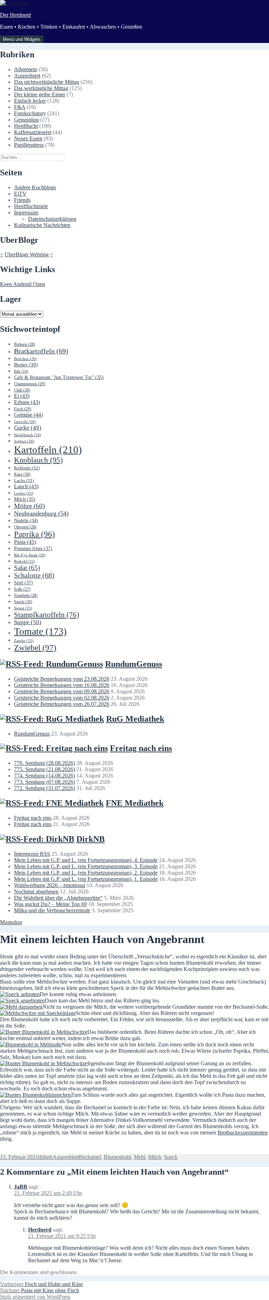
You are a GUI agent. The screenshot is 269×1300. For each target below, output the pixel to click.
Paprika (34, 534)
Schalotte (34, 575)
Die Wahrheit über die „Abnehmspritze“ (58, 898)
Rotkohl (24, 561)
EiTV (20, 194)
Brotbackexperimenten (243, 1132)
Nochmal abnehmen (36, 891)
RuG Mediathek (135, 718)
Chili (22, 390)
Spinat (23, 608)
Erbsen (27, 402)
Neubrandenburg (41, 513)
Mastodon (11, 922)
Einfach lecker (30, 101)
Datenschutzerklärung (52, 219)
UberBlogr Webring (27, 254)
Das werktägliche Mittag (41, 88)
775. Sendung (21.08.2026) (44, 769)
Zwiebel (35, 647)
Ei (21, 396)
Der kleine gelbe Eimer (39, 94)
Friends (22, 200)
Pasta (25, 542)
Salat (27, 567)
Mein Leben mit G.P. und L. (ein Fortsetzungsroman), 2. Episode (86, 873)
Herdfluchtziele (31, 206)
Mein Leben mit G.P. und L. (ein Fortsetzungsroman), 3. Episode (86, 866)
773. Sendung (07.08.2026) (44, 782)
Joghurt (24, 441)
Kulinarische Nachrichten (42, 225)
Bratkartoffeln (41, 351)
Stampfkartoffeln (46, 615)
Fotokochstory (30, 113)
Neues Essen (28, 138)
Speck (23, 601)
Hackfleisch (27, 435)
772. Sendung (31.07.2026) (44, 788)
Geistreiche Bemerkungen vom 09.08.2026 (61, 691)
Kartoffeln (48, 449)
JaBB (20, 1187)
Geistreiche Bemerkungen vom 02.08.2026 (61, 698)
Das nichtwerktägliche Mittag (46, 82)
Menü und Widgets (22, 39)
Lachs (24, 480)
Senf (23, 582)
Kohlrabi (27, 467)
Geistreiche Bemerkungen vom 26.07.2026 (61, 704)
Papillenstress (29, 145)
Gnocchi (25, 421)
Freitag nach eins (141, 748)
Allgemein (25, 69)
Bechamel (90, 1157)
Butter (26, 364)
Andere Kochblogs (35, 187)
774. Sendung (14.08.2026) (44, 776)
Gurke (27, 427)
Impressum (26, 213)
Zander (24, 640)
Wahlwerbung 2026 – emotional (49, 885)
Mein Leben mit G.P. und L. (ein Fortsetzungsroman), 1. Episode (86, 879)
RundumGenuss (133, 664)
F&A (19, 107)
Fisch (22, 409)
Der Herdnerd (15, 15)
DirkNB (90, 838)
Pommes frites (33, 548)
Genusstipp (26, 120)
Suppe (27, 622)
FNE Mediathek (135, 803)
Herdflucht (26, 126)
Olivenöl (25, 527)
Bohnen (24, 344)
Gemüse (28, 415)
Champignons (29, 383)
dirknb (45, 1157)
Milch (24, 499)
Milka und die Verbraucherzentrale (52, 910)
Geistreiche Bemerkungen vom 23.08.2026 (61, 679)
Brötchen (25, 359)
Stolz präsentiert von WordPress (35, 1297)
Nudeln (26, 520)
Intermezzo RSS (32, 854)
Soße (22, 589)
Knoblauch (38, 459)
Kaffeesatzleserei (32, 132)
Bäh (21, 371)
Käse (22, 474)
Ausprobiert (27, 76)
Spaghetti (25, 595)
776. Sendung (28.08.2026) (44, 763)
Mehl (139, 1157)
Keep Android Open (22, 284)
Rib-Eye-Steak (30, 555)
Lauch (26, 486)
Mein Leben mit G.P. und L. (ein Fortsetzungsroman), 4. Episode (86, 860)
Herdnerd (39, 1230)
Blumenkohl (117, 1157)
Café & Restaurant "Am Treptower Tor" (59, 377)
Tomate (40, 631)
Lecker (23, 493)
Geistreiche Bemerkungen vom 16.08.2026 (61, 685)
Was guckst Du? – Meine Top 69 (50, 904)
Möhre (29, 506)
